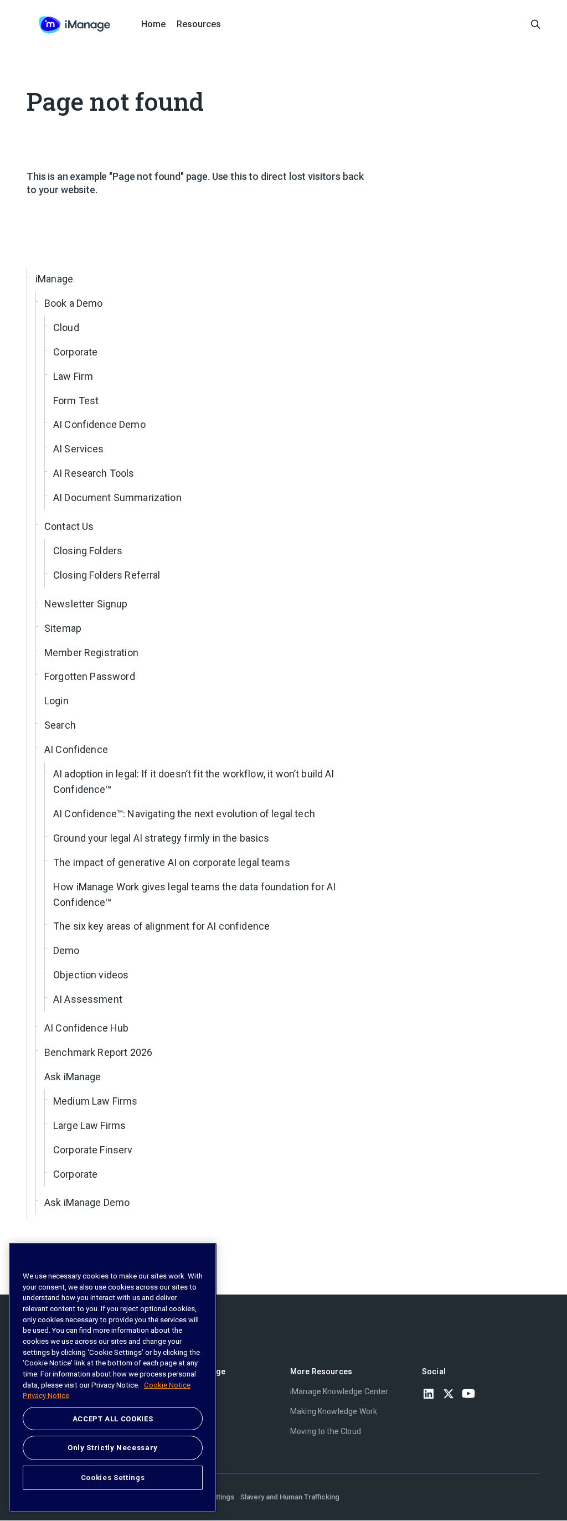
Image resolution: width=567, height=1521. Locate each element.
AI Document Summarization (117, 497)
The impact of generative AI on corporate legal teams (171, 862)
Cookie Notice (167, 1385)
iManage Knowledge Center (339, 1391)
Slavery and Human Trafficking (289, 1497)
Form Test (76, 400)
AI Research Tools (94, 473)
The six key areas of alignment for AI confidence (161, 926)
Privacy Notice (46, 1395)
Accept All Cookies (113, 1419)
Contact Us (69, 526)
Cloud (66, 327)
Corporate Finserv (93, 1150)
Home (153, 24)
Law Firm (73, 376)
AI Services (78, 449)
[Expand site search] (535, 25)
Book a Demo (73, 303)
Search (60, 725)
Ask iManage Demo (87, 1202)
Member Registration (91, 652)
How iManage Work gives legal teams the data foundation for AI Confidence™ (194, 894)
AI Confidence (76, 749)
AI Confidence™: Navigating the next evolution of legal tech (184, 813)
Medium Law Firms (95, 1101)
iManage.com (182, 1391)
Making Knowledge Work (333, 1411)
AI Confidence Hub (86, 1028)
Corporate (75, 352)
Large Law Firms (89, 1125)
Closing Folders (87, 550)
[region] (113, 1377)
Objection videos (90, 975)
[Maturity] (74, 25)
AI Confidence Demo (99, 424)
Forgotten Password (89, 676)
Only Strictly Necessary (113, 1447)
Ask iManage (72, 1076)
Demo (66, 950)
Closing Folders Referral (107, 575)
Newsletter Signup (86, 604)
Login (56, 701)
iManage (54, 279)
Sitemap (62, 628)
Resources (199, 24)
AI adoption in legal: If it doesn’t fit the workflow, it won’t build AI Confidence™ (193, 781)
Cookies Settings (113, 1477)
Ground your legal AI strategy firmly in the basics (161, 838)
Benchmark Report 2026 (98, 1052)
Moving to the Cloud (325, 1431)
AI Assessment (87, 999)
